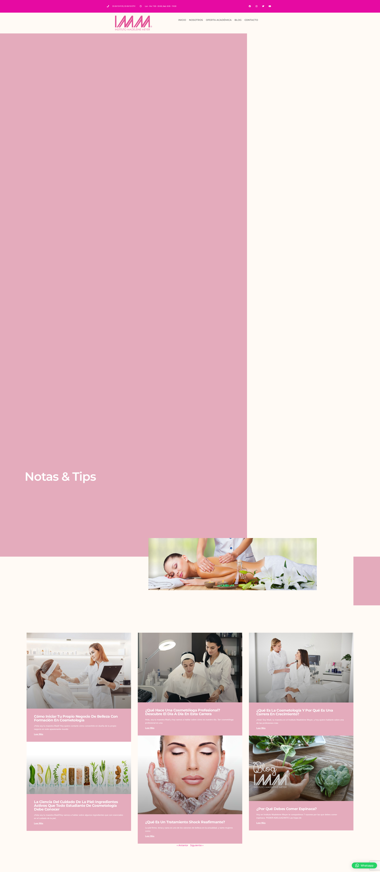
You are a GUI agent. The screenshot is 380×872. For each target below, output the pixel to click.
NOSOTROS (196, 20)
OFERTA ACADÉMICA (219, 20)
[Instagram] (256, 6)
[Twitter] (263, 6)
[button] (364, 865)
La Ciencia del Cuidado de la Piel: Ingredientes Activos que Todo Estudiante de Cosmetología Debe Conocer (76, 805)
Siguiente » (197, 845)
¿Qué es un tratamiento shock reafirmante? (185, 822)
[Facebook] (250, 6)
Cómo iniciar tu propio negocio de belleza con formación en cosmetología (76, 718)
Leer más (38, 734)
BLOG (238, 20)
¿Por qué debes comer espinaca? (286, 809)
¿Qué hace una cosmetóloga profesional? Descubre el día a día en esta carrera (182, 712)
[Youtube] (269, 6)
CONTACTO (251, 20)
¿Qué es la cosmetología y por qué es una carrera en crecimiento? (294, 712)
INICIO (182, 20)
